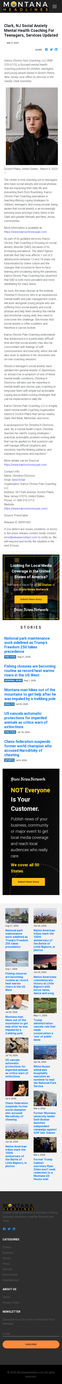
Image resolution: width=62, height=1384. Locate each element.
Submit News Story (31, 599)
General (7, 1269)
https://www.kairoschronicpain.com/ (26, 508)
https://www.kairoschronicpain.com (25, 232)
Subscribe (31, 1344)
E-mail (6, 1333)
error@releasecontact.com (20, 537)
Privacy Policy (11, 1302)
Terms (6, 1297)
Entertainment (11, 1280)
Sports (7, 1258)
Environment (10, 1274)
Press (6, 1263)
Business (8, 1252)
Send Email (18, 479)
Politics (7, 1247)
